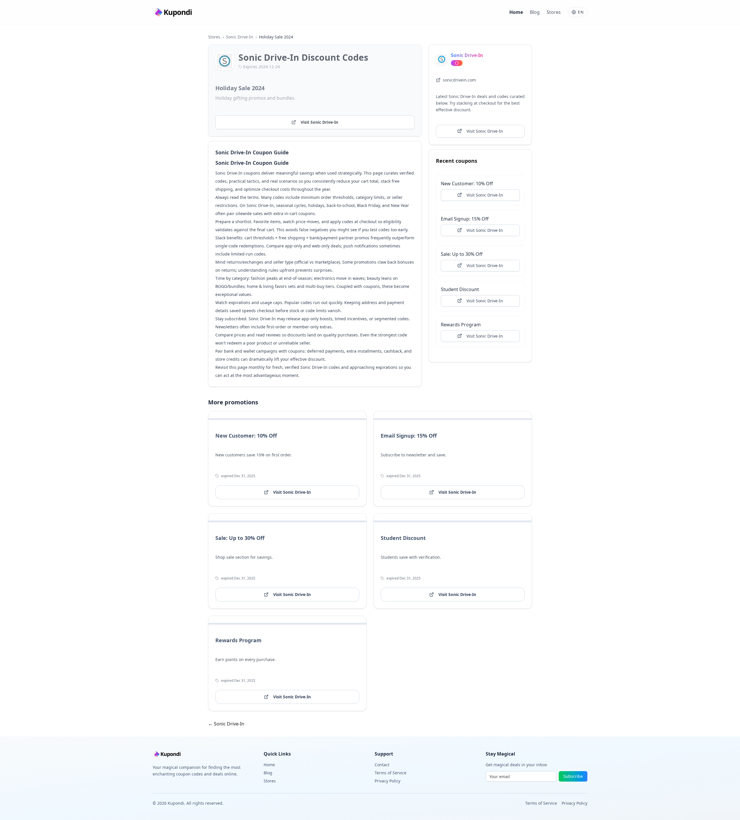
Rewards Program (461, 324)
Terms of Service (390, 772)
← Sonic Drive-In (226, 724)
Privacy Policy (387, 781)
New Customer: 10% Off (467, 183)
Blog (535, 12)
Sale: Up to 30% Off (461, 254)
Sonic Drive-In (239, 37)
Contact (382, 764)
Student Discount (460, 289)
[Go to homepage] (174, 12)
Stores (554, 12)
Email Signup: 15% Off (465, 218)
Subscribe (573, 776)
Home (516, 12)
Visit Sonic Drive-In (319, 122)
